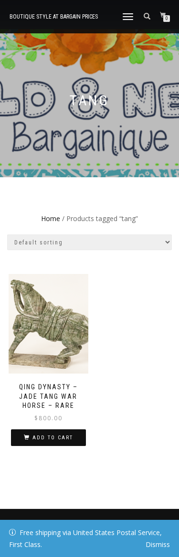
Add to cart (52, 438)
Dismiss (158, 544)
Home (50, 218)
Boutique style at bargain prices (54, 16)
